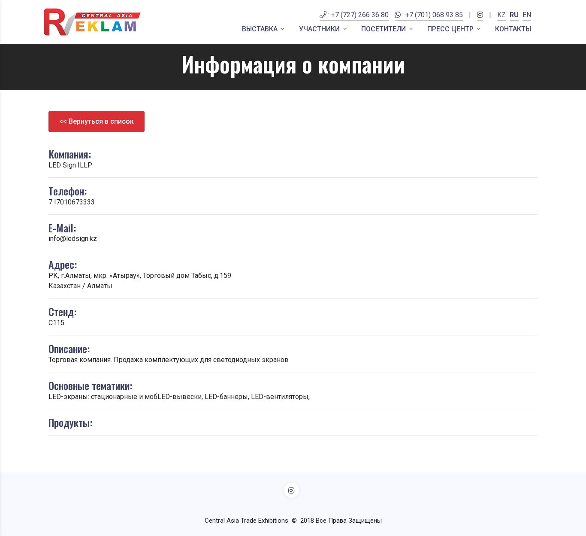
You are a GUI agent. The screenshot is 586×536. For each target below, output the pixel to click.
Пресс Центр (451, 29)
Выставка (260, 29)
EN (527, 15)
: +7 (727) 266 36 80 (357, 15)
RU (514, 15)
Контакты (513, 29)
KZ (501, 15)
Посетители (384, 29)
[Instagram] (480, 20)
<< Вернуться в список (96, 121)
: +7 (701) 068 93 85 (432, 15)
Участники (320, 29)
